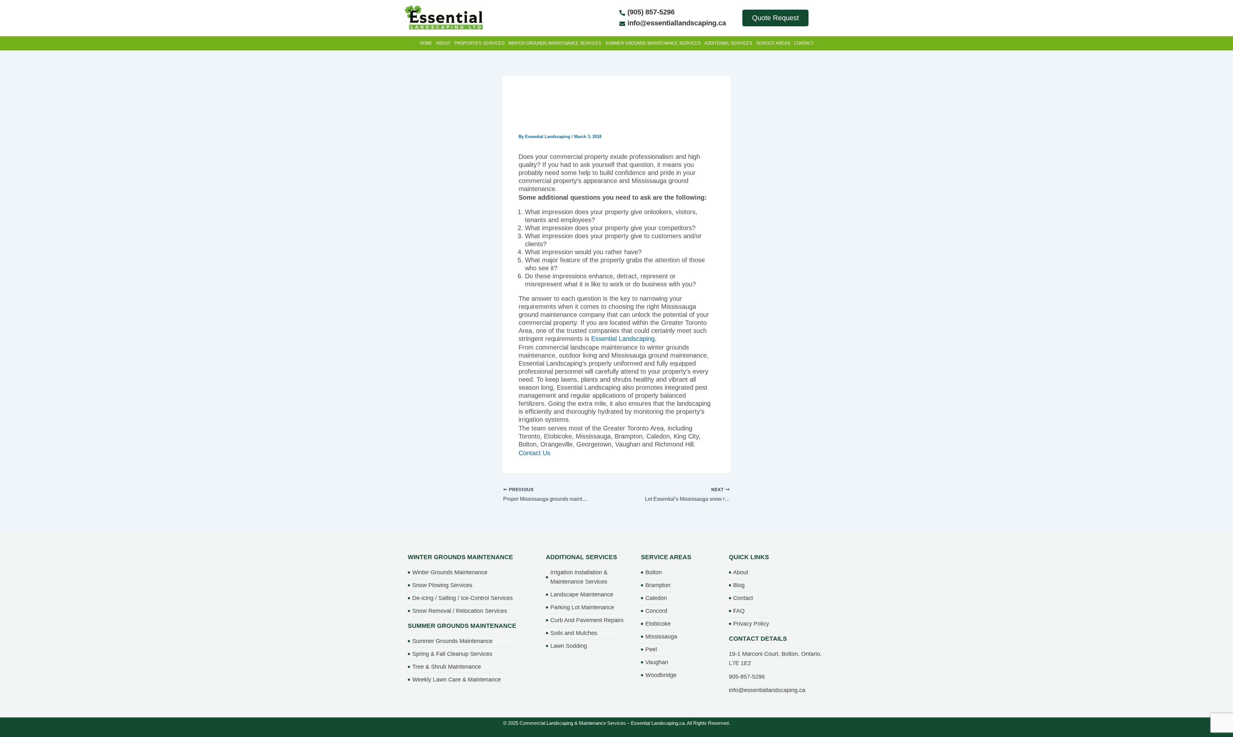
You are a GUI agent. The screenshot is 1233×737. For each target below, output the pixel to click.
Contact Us (534, 452)
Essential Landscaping (623, 338)
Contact (804, 43)
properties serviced (479, 43)
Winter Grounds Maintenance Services (554, 43)
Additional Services (728, 43)
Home (426, 43)
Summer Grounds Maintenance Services (653, 43)
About (443, 43)
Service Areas (773, 43)
